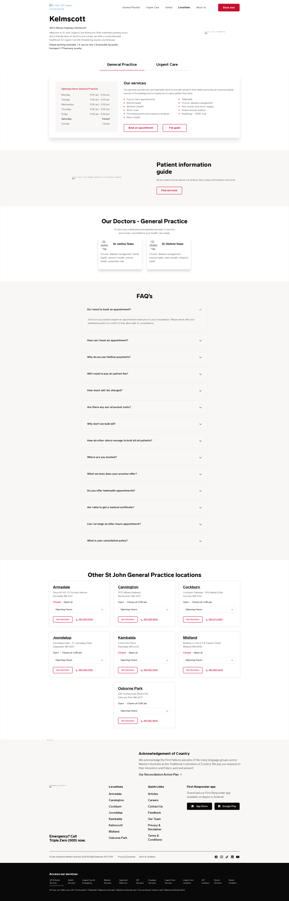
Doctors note (157, 890)
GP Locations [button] (206, 881)
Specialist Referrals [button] (123, 881)
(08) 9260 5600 (216, 670)
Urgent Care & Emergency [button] (88, 881)
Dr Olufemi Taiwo (172, 244)
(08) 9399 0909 (86, 620)
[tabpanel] (120, 253)
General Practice (131, 7)
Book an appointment (141, 128)
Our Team (154, 819)
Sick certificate (144, 890)
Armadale (115, 794)
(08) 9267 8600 (151, 721)
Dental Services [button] (218, 881)
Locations (184, 7)
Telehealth (92, 890)
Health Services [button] (71, 881)
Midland (114, 831)
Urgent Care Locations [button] (188, 881)
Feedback (154, 812)
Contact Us (155, 806)
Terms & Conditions (155, 837)
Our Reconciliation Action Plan (159, 774)
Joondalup (116, 812)
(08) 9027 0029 (151, 670)
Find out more (169, 190)
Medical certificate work (127, 890)
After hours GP (67, 890)
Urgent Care (152, 7)
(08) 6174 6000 (216, 620)
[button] (144, 309)
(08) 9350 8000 (151, 620)
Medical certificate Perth (174, 890)
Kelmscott (116, 825)
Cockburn (115, 806)
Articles (153, 794)
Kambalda (115, 819)
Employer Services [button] (152, 881)
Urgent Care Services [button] (170, 881)
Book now (229, 7)
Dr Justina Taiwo (123, 244)
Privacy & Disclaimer (155, 827)
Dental (168, 7)
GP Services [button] (140, 881)
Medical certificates (107, 890)
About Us (201, 7)
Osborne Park (118, 838)
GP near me (54, 890)
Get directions (62, 620)
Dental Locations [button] (232, 881)
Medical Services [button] (107, 881)
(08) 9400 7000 (86, 670)
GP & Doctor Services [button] (55, 881)
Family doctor (81, 890)
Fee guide (174, 128)
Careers (153, 800)
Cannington (116, 800)
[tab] (121, 66)
